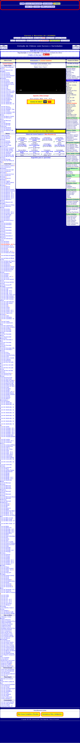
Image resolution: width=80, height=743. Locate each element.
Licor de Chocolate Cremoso (5, 346)
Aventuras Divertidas (72, 201)
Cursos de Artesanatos (33, 3)
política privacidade (48, 6)
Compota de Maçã (6, 625)
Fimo (68, 99)
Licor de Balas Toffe (6, 262)
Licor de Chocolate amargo (5, 332)
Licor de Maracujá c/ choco (6, 118)
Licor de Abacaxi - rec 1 (7, 193)
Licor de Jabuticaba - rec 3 (7, 410)
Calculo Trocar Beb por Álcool (7, 68)
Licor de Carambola (6, 317)
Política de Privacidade (54, 719)
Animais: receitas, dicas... (71, 85)
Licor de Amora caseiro (7, 642)
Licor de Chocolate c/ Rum (6, 340)
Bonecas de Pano (72, 90)
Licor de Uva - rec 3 (6, 602)
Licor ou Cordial (5, 704)
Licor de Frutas (5, 387)
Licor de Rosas (5, 582)
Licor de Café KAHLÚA (7, 301)
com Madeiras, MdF (72, 146)
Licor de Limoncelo (6, 467)
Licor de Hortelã (5, 101)
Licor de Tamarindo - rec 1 (8, 589)
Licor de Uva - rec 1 (6, 599)
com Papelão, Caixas (73, 147)
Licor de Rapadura (6, 129)
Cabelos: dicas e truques (71, 132)
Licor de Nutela (5, 539)
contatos (36, 6)
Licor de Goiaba (5, 390)
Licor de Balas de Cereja (8, 252)
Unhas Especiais (71, 220)
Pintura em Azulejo (72, 121)
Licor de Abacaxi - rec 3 (7, 196)
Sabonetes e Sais (72, 114)
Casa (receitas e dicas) (73, 155)
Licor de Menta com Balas (8, 650)
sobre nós (28, 6)
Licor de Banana (5, 264)
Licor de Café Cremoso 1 (8, 297)
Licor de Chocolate (6, 330)
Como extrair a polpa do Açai (7, 682)
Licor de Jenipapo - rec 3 (7, 431)
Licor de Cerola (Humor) (7, 702)
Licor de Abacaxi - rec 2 (7, 195)
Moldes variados (71, 106)
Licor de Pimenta (5, 554)
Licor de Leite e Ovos (6, 449)
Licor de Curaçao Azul (7, 95)
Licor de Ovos (4, 540)
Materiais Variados (72, 150)
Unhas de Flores (71, 217)
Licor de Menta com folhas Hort (7, 515)
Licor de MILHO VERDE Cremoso (7, 157)
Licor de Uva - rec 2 (6, 600)
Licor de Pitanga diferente (8, 673)
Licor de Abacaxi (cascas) (8, 191)
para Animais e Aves (72, 151)
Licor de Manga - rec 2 (7, 478)
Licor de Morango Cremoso (5, 184)
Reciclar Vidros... (71, 75)
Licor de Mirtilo (5, 526)
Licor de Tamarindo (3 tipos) (6, 587)
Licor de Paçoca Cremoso (8, 543)
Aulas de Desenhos (72, 119)
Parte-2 (40, 67)
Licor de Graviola (5, 397)
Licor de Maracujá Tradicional (5, 499)
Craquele (69, 92)
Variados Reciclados (72, 78)
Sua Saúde (70, 173)
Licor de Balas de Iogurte (8, 255)
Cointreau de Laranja (6, 624)
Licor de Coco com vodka (8, 91)
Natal (68, 196)
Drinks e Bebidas (71, 95)
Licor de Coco (5, 352)
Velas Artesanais (71, 116)
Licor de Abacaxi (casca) (7, 189)
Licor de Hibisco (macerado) (5, 399)
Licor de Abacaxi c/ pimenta (5, 200)
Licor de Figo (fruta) (6, 379)
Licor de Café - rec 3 (6, 292)
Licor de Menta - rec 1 (7, 512)
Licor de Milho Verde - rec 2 (7, 524)
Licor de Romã (5, 577)
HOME (22, 3)
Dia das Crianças (71, 191)
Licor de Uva (4, 598)
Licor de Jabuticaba (6, 102)
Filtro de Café (70, 97)
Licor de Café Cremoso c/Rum (7, 299)
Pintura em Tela (71, 126)
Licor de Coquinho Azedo (8, 355)
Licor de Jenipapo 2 (6, 691)
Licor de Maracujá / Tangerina (5, 489)
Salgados (69, 186)
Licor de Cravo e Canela (7, 358)
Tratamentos (70, 140)
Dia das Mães (70, 193)
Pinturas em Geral (72, 165)
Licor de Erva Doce (6, 373)
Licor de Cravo (5, 356)
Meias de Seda (71, 104)
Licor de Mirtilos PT (6, 527)
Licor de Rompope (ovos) (8, 581)
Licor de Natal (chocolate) (8, 536)
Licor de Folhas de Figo (7, 381)
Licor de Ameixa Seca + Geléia (7, 221)
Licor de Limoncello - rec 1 (7, 459)
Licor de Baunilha (6, 142)
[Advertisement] (40, 22)
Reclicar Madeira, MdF (73, 77)
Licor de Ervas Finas (6, 377)
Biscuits (69, 89)
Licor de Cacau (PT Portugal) (6, 285)
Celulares (69, 171)
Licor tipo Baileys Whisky (8, 613)
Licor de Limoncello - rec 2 (7, 462)
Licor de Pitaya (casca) (7, 568)
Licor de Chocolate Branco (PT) (5, 337)
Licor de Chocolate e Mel (8, 348)
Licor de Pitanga (5, 555)
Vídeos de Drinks (65, 40)
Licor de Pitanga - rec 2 (7, 561)
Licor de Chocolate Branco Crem (5, 146)
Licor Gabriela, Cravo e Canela (7, 608)
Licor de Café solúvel (6, 303)
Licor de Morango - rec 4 (7, 532)
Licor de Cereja (5, 143)
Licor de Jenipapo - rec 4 (7, 432)
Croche (69, 178)
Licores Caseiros (72, 103)
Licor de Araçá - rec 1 (7, 251)
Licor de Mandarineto (6, 471)
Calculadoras (47, 3)
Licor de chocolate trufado (8, 688)
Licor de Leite (5, 447)
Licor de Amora (5, 80)
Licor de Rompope (6, 579)
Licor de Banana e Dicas (7, 266)
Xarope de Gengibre (6, 663)
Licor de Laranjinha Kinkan (5, 114)
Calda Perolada (5, 135)
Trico (68, 179)
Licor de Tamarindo (6, 584)
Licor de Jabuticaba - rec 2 (7, 407)
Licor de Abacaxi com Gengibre (6, 70)
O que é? (13, 40)
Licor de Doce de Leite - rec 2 (7, 365)
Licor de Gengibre (6, 388)
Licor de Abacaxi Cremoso (5, 139)
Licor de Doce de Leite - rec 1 (7, 362)
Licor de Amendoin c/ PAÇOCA (6, 236)
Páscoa (69, 197)
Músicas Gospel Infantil (73, 208)
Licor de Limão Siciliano (7, 457)
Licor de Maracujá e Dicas (8, 497)
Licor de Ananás (5, 81)
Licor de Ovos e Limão (7, 541)
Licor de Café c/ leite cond (8, 294)
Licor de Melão (5, 509)
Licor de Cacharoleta (6, 287)
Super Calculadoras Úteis (38, 40)
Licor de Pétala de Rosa (7, 653)
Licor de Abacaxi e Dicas (8, 205)
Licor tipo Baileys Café (7, 612)
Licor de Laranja (5, 110)
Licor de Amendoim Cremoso (5, 225)
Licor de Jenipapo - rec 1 (7, 428)
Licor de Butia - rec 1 (6, 276)
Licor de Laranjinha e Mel (8, 112)
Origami (69, 109)
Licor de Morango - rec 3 (7, 530)
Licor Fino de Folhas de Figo (7, 161)
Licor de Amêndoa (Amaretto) (5, 77)
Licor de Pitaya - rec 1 (7, 570)
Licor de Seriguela (6, 694)
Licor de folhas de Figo (7, 383)
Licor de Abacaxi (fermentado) (5, 638)
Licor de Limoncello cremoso (6, 465)
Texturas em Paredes (73, 166)
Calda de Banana (6, 619)
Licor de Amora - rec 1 (8, 244)
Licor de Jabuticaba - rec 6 (7, 419)
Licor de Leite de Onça (7, 703)
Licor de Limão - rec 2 (7, 453)
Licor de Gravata (5, 395)
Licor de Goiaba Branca (7, 393)
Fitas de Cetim (71, 100)
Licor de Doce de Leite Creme (6, 368)
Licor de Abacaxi (5, 186)
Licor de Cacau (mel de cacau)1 (7, 282)
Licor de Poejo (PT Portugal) (5, 573)
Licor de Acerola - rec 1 (7, 212)
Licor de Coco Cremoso (7, 92)
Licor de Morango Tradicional (5, 125)
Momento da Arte (35, 719)
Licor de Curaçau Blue (7, 96)
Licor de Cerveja (5, 328)
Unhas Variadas (71, 224)
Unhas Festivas (71, 221)
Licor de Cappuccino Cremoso (6, 313)
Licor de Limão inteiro (7, 454)
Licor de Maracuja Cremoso (5, 483)
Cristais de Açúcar (6, 626)
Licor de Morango (5, 123)
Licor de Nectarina (6, 127)
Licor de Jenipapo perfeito (8, 436)
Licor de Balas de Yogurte (8, 261)
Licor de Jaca (5, 106)
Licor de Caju (4, 88)
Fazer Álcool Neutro (6, 629)
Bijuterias (69, 87)
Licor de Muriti (5, 534)
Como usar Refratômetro (7, 671)
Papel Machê (70, 110)
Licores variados (6, 698)
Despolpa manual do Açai (8, 628)
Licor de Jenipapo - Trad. (8, 109)
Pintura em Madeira (72, 122)
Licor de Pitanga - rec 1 (7, 560)
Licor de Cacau (5, 278)
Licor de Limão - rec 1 (7, 452)
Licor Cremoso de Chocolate (5, 172)
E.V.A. (68, 96)
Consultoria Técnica (21, 40)
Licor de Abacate (5, 136)
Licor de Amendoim (6, 223)
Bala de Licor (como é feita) (6, 679)
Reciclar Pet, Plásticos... (70, 73)
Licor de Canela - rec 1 (7, 310)
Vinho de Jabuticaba (6, 662)
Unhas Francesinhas (72, 223)
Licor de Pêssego (5, 547)
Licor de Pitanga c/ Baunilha (5, 565)
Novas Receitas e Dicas (27, 38)
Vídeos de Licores (55, 40)
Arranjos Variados (72, 156)
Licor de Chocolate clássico (5, 343)
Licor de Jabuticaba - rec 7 (7, 421)
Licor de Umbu (5, 595)
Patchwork (70, 111)
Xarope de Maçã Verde (7, 666)
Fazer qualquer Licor (6, 633)
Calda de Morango (6, 622)
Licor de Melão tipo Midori (8, 511)
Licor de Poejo (5, 571)
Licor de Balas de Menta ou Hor (7, 259)
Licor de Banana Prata (7, 269)
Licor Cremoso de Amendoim (5, 167)
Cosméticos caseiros (72, 135)
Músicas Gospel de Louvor (71, 210)
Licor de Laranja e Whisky (8, 445)
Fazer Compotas (6, 631)
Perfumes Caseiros (72, 139)
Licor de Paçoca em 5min (8, 544)
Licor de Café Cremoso (7, 296)
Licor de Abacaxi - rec (7, 192)
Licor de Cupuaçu (6, 94)
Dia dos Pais (70, 194)
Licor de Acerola (5, 73)
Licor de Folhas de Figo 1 (8, 386)
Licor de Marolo (5, 505)
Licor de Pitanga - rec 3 (7, 563)
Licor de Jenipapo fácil (7, 435)
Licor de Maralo (5, 504)
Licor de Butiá (4, 85)
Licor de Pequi (5, 546)
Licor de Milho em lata (7, 518)
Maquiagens (70, 137)
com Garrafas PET (72, 144)
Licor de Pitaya (5, 567)
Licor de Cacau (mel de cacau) (7, 280)
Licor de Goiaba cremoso (8, 394)
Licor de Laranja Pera (7, 446)
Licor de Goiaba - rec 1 (7, 391)
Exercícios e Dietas (72, 136)
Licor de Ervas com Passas (5, 375)
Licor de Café (4, 87)
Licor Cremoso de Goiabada (5, 176)
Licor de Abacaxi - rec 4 (7, 198)
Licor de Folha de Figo (7, 151)
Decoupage (70, 93)
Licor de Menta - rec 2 (7, 513)
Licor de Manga (5, 473)
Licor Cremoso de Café (7, 170)
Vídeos (57, 3)
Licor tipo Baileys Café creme (6, 131)
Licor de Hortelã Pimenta (8, 647)
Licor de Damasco (6, 98)
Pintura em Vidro (71, 128)
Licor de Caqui (5, 315)
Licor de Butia (4, 275)
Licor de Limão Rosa (6, 456)
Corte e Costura (71, 181)
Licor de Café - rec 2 (6, 290)
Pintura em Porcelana (73, 124)
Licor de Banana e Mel (7, 82)
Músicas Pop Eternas (73, 212)
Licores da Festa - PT (7, 706)
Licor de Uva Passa (6, 603)
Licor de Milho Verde (6, 519)
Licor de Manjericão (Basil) (6, 480)
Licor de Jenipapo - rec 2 (7, 429)
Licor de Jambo (5, 426)
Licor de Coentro (5, 353)
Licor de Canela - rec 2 (7, 311)
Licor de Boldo (5, 273)
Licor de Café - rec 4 (6, 293)
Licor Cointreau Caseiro (7, 165)
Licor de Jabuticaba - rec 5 (7, 416)
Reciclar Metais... (71, 68)
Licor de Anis (4, 248)
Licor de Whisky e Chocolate (5, 605)
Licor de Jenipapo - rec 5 (7, 433)
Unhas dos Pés (71, 218)
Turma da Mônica (71, 204)
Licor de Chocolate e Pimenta (6, 350)
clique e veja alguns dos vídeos (41, 131)
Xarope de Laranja (6, 664)
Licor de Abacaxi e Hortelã (5, 207)
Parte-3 (45, 67)
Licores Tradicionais (6, 697)
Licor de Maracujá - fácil (7, 155)
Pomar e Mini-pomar (72, 161)
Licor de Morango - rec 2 (7, 529)
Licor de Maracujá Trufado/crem (5, 501)
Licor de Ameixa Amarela (8, 75)
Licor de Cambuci (6, 89)
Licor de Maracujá (6, 485)
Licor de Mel (4, 506)
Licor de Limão (5, 450)
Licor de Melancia (6, 508)
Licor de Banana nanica (7, 268)
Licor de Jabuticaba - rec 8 (7, 424)
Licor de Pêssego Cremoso (5, 552)
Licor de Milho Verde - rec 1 (7, 521)
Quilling (69, 113)
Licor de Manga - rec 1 (7, 477)
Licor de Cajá (4, 304)
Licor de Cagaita (5, 181)
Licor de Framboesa (6, 99)
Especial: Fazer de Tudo (71, 83)
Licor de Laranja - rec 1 (7, 440)
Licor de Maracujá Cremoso (5, 121)
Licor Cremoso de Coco (7, 174)
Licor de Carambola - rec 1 (7, 319)
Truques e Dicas (71, 187)
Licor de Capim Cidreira (7, 182)
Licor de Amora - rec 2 (7, 245)
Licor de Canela (5, 307)
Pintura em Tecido (72, 125)
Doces (68, 185)
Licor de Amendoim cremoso (5, 228)
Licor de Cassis (5, 321)
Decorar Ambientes (72, 158)
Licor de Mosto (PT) (6, 533)
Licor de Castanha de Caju (6, 323)
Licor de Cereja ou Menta (8, 327)
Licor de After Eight (6, 214)
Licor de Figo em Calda (7, 380)
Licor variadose (5, 657)
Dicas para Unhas (72, 216)
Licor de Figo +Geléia (7, 149)
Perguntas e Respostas (60, 38)
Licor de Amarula (5, 74)
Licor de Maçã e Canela (7, 116)
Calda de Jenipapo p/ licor (8, 621)
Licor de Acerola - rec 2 (7, 213)
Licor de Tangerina (6, 591)
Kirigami (69, 102)
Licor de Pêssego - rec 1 (7, 550)
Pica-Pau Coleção (72, 202)
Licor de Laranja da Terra (5, 442)
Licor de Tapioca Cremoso (8, 592)
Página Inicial (17, 38)
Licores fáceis (4, 659)
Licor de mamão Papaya (7, 470)
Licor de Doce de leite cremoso (6, 371)
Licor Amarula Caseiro (7, 635)
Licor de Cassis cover (7, 643)
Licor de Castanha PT (7, 325)
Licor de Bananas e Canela (6, 271)
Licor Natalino (5, 610)
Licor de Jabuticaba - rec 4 (7, 413)
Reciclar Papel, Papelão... (70, 70)
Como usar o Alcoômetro (7, 669)
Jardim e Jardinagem (72, 159)
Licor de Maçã (5, 468)
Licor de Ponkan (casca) (7, 575)
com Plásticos (71, 148)
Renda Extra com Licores (8, 660)
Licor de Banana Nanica (7, 84)
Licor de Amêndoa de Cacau (6, 239)
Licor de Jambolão (6, 108)
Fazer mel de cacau (6, 632)
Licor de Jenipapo (6, 153)
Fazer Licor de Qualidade (8, 684)
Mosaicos (69, 107)
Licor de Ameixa (5, 217)
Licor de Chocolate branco (5, 334)
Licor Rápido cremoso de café (7, 655)
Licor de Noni (4, 537)
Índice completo (39, 38)
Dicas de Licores (50, 38)
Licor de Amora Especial (7, 247)
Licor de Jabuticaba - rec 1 (7, 104)
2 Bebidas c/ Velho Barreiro (5, 617)
